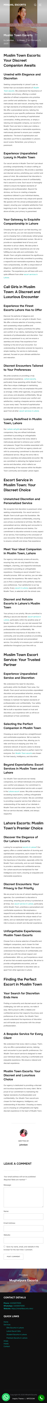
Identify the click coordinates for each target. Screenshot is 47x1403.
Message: (7, 1185)
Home (6, 1322)
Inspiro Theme (18, 1399)
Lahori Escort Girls (14, 1331)
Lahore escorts (30, 379)
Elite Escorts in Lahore (15, 1328)
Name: (6, 1211)
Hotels (6, 1344)
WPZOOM (31, 1399)
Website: (7, 1235)
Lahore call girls (13, 429)
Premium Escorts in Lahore (17, 1338)
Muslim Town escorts (23, 753)
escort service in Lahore (23, 904)
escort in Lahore (21, 588)
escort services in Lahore (29, 411)
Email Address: (9, 1223)
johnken (10, 40)
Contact (7, 1346)
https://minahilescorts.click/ (18, 1308)
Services (7, 1325)
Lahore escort (13, 791)
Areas (22, 40)
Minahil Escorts (15, 4)
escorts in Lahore (29, 847)
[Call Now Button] (41, 1398)
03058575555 (12, 1303)
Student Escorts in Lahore (17, 1334)
